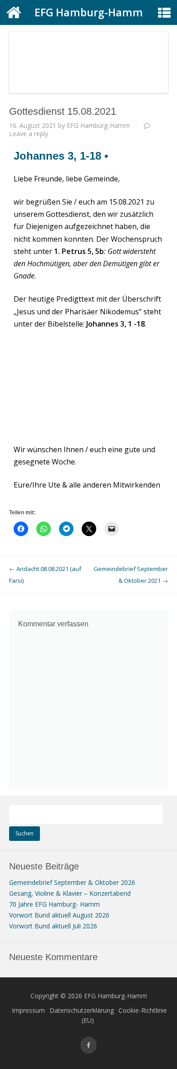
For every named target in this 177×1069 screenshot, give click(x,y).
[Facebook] (88, 1045)
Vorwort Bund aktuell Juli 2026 (53, 926)
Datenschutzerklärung (81, 1010)
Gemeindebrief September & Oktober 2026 (72, 882)
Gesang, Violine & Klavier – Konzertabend (70, 893)
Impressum (28, 1010)
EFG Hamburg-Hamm (88, 12)
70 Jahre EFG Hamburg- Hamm (54, 904)
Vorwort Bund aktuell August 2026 (59, 915)
